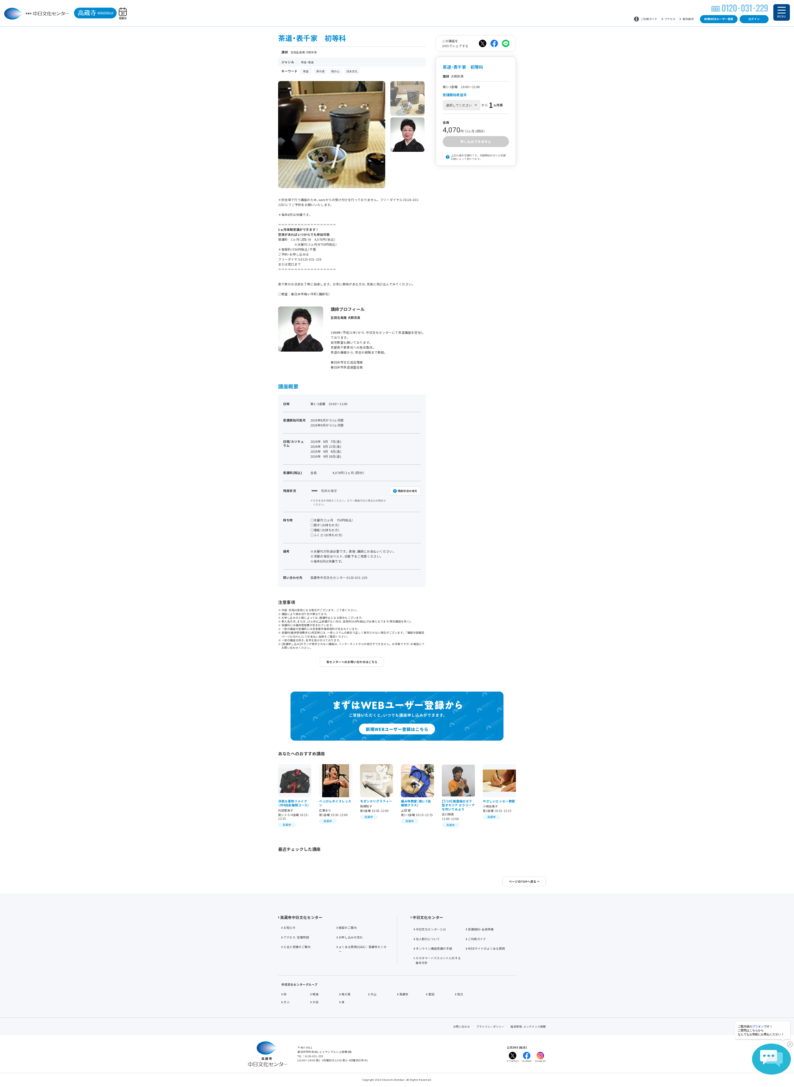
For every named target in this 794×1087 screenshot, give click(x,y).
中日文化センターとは (431, 929)
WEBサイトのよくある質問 (486, 948)
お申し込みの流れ (351, 937)
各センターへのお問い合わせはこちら (352, 662)
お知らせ (289, 927)
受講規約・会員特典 (481, 929)
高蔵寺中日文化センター (301, 917)
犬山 (373, 994)
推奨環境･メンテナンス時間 (528, 1026)
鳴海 (315, 994)
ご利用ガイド (649, 19)
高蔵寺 (403, 994)
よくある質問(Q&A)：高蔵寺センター (363, 949)
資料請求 (688, 19)
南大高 (345, 994)
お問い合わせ (461, 1026)
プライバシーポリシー (490, 1026)
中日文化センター (428, 917)
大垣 (315, 1002)
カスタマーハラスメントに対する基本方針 (438, 960)
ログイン (754, 19)
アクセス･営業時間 (296, 937)
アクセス (670, 19)
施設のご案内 (348, 927)
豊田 (431, 994)
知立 (460, 994)
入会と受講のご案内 (297, 947)
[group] (407, 98)
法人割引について (428, 939)
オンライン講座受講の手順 (434, 948)
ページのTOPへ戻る (522, 881)
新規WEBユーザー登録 (718, 19)
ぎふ (286, 1002)
